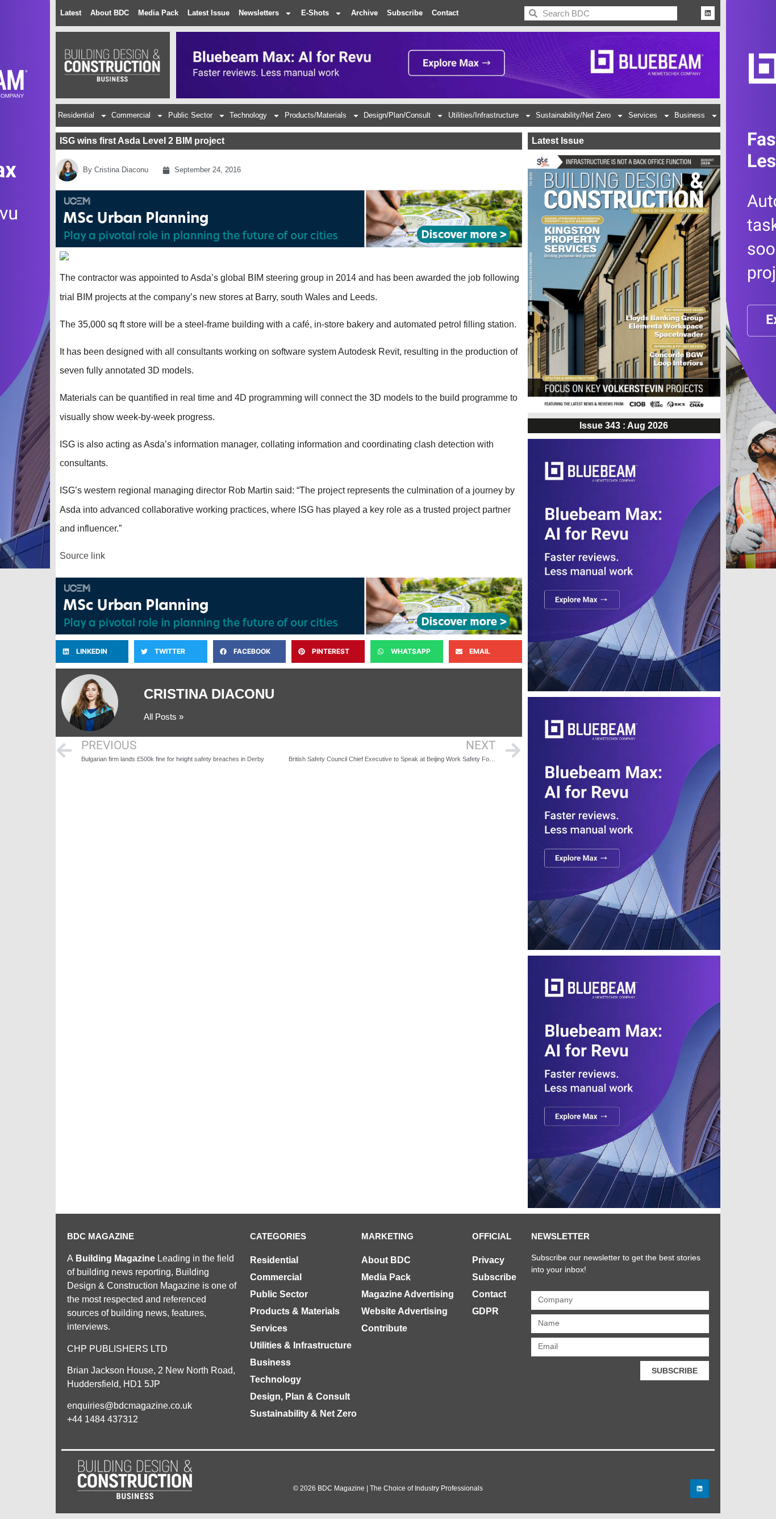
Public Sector (190, 115)
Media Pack (158, 13)
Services (642, 115)
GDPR (485, 1311)
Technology (248, 115)
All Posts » (163, 716)
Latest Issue (208, 13)
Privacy (488, 1260)
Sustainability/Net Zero (573, 115)
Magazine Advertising (407, 1294)
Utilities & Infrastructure (301, 1345)
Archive (364, 13)
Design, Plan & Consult (300, 1396)
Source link (82, 556)
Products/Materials (316, 115)
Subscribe (405, 13)
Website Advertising (404, 1311)
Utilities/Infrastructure (483, 115)
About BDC (109, 13)
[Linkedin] (708, 13)
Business (689, 115)
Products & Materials (295, 1311)
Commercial (131, 115)
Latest (70, 13)
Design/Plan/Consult (397, 115)
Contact (445, 13)
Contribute (384, 1328)
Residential (76, 115)
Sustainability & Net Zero (303, 1413)
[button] (92, 651)
